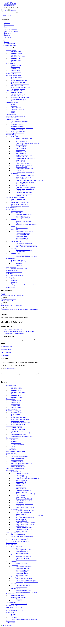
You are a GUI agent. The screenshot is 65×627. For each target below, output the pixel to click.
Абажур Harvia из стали (8, 300)
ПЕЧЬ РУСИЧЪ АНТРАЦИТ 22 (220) (11, 306)
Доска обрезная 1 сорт (23, 218)
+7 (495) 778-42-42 (10, 2)
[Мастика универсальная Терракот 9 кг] (3, 294)
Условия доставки (6, 349)
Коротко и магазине (7, 346)
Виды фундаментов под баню (13, 330)
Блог (5, 27)
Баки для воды (10, 287)
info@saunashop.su (9, 5)
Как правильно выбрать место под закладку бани (19, 331)
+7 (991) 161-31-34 (10, 4)
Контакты (8, 37)
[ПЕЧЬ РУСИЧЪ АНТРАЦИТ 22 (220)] (2, 304)
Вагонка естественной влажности (26, 224)
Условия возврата (11, 31)
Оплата (7, 35)
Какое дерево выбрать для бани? (14, 333)
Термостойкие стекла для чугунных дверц (24, 284)
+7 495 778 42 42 (6, 15)
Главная (7, 23)
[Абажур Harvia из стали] (8, 299)
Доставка (7, 33)
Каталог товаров (10, 29)
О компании (9, 25)
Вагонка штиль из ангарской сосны (26, 256)
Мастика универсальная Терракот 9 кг (12, 295)
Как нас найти (5, 355)
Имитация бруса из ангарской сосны (27, 246)
